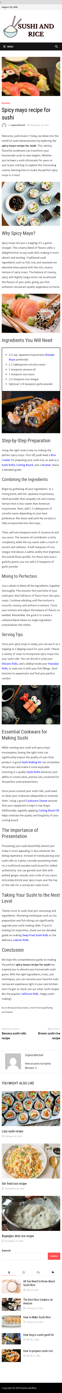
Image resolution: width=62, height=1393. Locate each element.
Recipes (6, 103)
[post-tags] (53, 1272)
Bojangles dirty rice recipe (18, 1236)
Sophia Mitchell (18, 125)
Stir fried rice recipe (14, 1184)
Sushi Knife (8, 465)
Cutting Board (24, 465)
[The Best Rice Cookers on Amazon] (11, 1300)
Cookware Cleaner (37, 800)
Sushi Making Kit (31, 762)
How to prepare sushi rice (38, 1351)
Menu (10, 46)
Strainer (46, 465)
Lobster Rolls (21, 940)
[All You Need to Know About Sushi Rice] (11, 1282)
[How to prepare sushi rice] (11, 1351)
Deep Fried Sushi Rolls (35, 935)
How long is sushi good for (38, 1334)
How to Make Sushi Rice (37, 1317)
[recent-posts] (23, 1272)
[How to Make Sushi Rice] (11, 1318)
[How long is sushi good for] (11, 1335)
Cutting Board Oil (48, 810)
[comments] (38, 1272)
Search (6, 1250)
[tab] (9, 1272)
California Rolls (30, 994)
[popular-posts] (9, 1272)
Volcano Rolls (10, 663)
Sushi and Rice (28, 1387)
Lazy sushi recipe (12, 1131)
